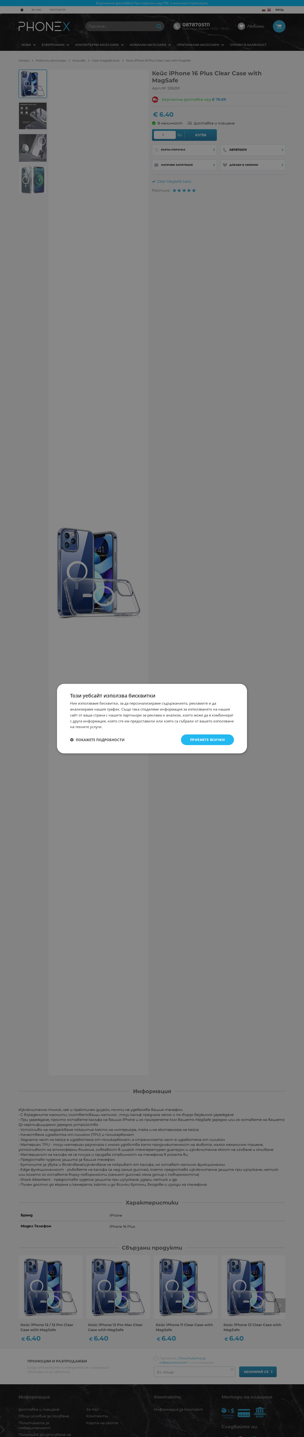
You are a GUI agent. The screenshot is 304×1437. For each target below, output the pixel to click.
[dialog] (152, 718)
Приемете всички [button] (207, 739)
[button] (97, 739)
